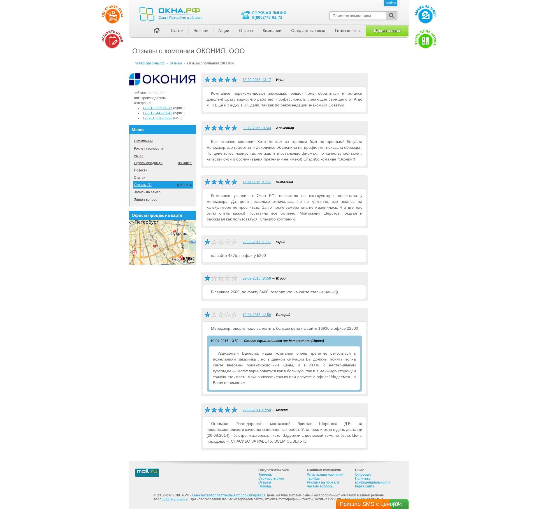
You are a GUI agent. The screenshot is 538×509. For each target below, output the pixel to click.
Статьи (139, 178)
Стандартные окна (308, 30)
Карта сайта (365, 486)
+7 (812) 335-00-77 (157, 108)
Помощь (265, 486)
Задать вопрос (145, 199)
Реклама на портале (323, 482)
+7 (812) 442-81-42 (157, 113)
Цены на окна (387, 30)
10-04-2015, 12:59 (257, 315)
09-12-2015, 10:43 (257, 128)
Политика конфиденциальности (372, 480)
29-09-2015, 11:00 (257, 242)
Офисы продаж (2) (148, 163)
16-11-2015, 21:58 (257, 182)
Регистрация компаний (325, 475)
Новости (140, 170)
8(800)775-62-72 (267, 17)
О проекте (363, 475)
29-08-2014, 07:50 (257, 410)
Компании (272, 30)
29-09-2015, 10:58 (257, 278)
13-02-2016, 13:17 (257, 80)
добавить (184, 185)
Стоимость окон (271, 478)
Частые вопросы (320, 486)
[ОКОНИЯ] (162, 84)
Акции (138, 156)
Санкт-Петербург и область (180, 18)
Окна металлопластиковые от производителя (228, 495)
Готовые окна (347, 30)
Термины (265, 475)
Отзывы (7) (143, 185)
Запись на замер (147, 192)
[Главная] (156, 31)
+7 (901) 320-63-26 (157, 118)
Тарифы (313, 478)
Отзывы (246, 30)
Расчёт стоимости (148, 148)
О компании (143, 141)
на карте (185, 163)
